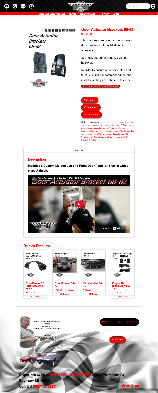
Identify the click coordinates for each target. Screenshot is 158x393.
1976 (88, 125)
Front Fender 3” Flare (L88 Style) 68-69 (35, 285)
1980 (108, 125)
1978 (98, 125)
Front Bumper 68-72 (64, 284)
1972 (121, 122)
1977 (93, 125)
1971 (116, 122)
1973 (126, 122)
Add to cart (90, 99)
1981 (113, 125)
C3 (122, 125)
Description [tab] (79, 150)
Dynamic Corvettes (88, 140)
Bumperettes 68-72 (92, 284)
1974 (131, 122)
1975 (83, 125)
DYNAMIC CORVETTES (70, 374)
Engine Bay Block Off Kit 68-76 (121, 285)
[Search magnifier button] (147, 6)
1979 (103, 125)
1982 (118, 125)
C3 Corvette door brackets (117, 137)
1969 (107, 122)
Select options (65, 275)
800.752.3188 (44, 386)
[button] (152, 6)
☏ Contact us (91, 114)
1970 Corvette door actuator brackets (103, 131)
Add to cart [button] (36, 275)
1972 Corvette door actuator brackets (110, 134)
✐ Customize (91, 107)
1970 (111, 122)
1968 (102, 122)
